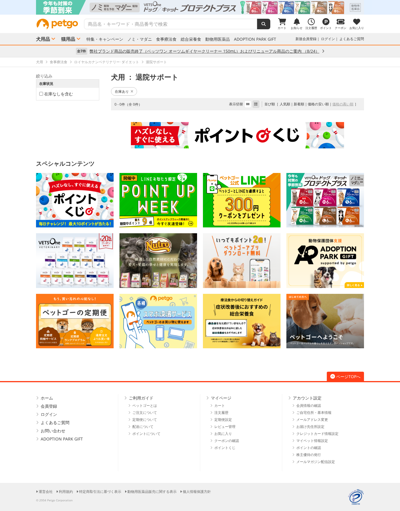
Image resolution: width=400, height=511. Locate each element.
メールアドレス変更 (312, 419)
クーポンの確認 (226, 440)
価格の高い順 (342, 104)
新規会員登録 (306, 38)
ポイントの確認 (308, 447)
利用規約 (66, 491)
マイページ (221, 398)
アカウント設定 (307, 398)
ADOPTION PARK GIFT (255, 39)
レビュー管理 (224, 426)
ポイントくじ (224, 447)
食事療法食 (166, 39)
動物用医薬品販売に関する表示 (152, 491)
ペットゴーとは (144, 405)
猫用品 (68, 39)
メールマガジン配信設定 (315, 461)
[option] (200, 7)
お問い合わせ (53, 430)
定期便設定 (223, 419)
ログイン (328, 38)
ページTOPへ (348, 376)
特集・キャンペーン (104, 39)
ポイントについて (146, 433)
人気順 (285, 104)
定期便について (144, 419)
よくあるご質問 (351, 38)
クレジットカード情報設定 (317, 433)
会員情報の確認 (308, 405)
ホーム (47, 398)
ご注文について (144, 412)
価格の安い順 (318, 104)
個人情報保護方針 (197, 491)
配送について (142, 426)
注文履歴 (221, 412)
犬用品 (43, 39)
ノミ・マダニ (139, 39)
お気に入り (223, 433)
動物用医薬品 (217, 39)
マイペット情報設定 (312, 440)
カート (219, 405)
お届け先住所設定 (310, 426)
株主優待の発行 (308, 454)
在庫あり (122, 91)
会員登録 (49, 406)
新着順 (299, 104)
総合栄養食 (191, 39)
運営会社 (46, 491)
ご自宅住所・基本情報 (313, 412)
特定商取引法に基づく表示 (100, 491)
